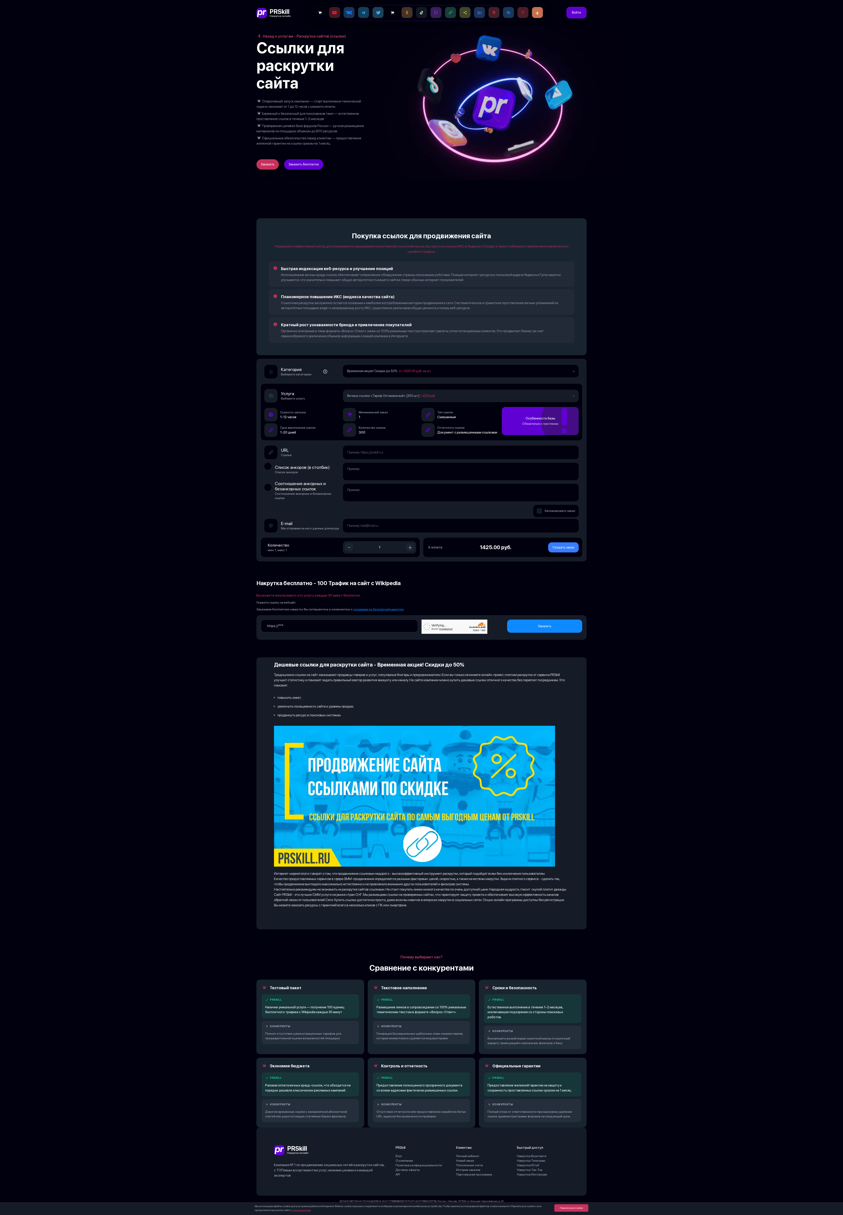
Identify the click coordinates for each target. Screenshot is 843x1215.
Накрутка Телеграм (531, 1160)
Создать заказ (563, 547)
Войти (576, 12)
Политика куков (301, 1210)
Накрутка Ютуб (528, 1165)
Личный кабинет (467, 1156)
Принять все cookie (571, 1208)
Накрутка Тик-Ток (529, 1170)
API (398, 1174)
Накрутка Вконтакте (531, 1156)
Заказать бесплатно (303, 164)
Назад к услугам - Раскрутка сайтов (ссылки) (304, 36)
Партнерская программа (474, 1174)
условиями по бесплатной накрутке (378, 609)
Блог (399, 1156)
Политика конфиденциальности (419, 1165)
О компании (404, 1160)
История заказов (468, 1170)
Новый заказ (465, 1160)
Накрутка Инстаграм (532, 1174)
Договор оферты (408, 1170)
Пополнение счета (469, 1165)
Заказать (267, 164)
